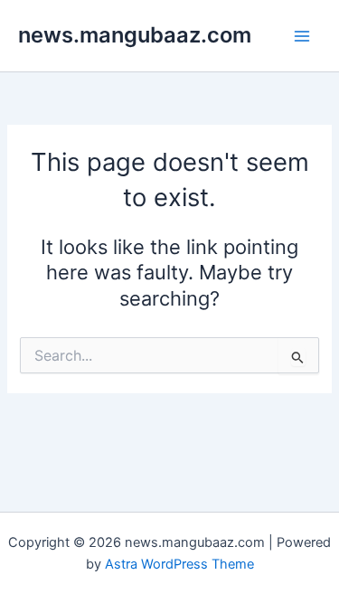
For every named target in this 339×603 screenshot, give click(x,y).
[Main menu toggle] (302, 36)
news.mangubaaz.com (134, 35)
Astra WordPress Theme (179, 564)
